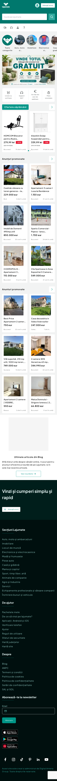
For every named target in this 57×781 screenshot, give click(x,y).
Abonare (9, 720)
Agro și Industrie (11, 582)
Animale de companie (14, 577)
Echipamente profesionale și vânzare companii (28, 590)
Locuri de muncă (11, 547)
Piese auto (8, 560)
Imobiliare (8, 543)
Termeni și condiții (12, 672)
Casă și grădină (10, 564)
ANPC (5, 668)
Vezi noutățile (27, 474)
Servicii (6, 586)
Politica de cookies (13, 676)
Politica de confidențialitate (18, 680)
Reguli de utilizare (12, 633)
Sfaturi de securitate (13, 637)
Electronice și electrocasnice (18, 552)
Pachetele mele (11, 612)
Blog (4, 663)
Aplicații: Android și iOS (15, 620)
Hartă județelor (10, 642)
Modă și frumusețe (12, 556)
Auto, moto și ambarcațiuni (17, 539)
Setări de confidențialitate (17, 685)
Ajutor (5, 629)
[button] (42, 81)
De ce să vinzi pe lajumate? (17, 616)
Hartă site (7, 646)
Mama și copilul (10, 569)
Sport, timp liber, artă (14, 573)
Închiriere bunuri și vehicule (17, 594)
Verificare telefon (12, 625)
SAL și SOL (8, 689)
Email (4, 706)
